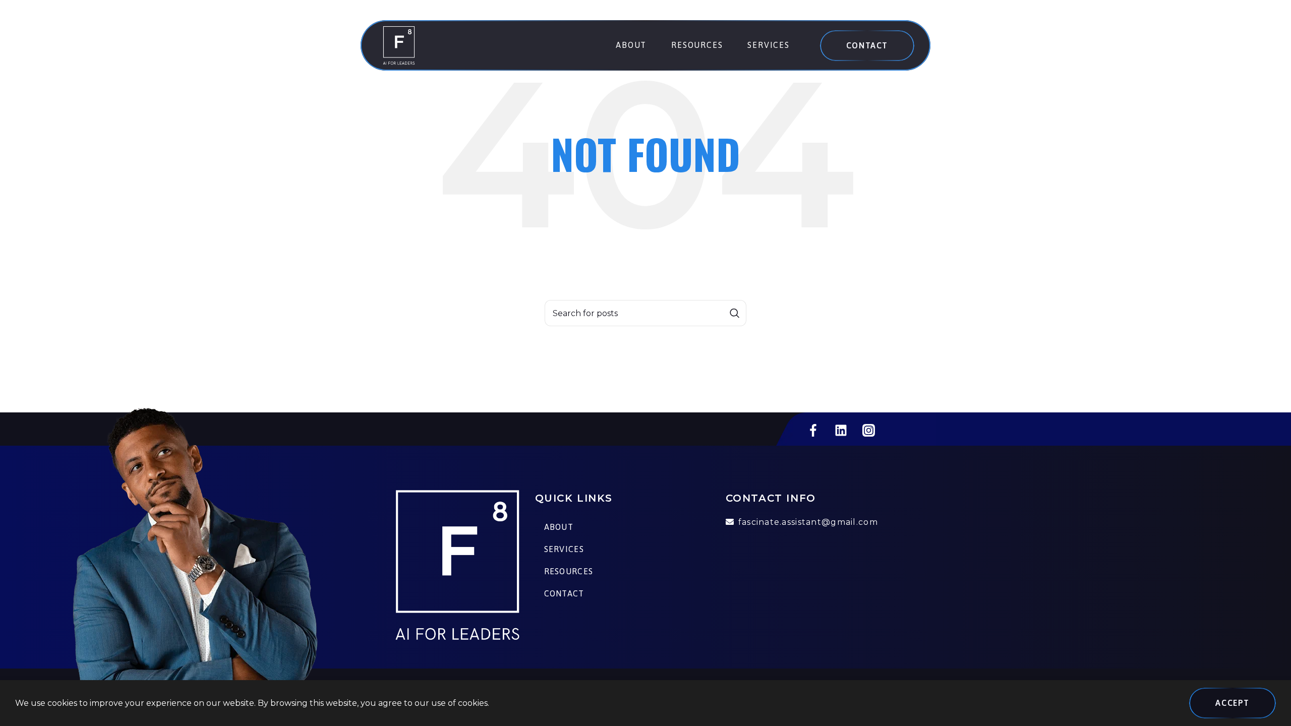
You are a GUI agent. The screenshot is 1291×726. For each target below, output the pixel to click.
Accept (1232, 702)
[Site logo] (399, 44)
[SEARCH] (734, 313)
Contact (867, 45)
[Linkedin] (840, 430)
